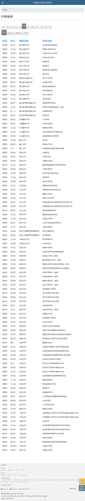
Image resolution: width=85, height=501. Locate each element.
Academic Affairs (6, 480)
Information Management (22, 482)
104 (50, 27)
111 (20, 27)
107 (37, 27)
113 (11, 27)
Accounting (4, 482)
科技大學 (10, 33)
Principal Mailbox (25, 489)
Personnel (78, 480)
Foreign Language (39, 480)
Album (18, 470)
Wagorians (11, 470)
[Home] (42, 2)
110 (24, 26)
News (2, 468)
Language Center (6, 485)
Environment (23, 475)
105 (45, 27)
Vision (9, 475)
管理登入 (74, 488)
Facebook (5, 489)
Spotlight (3, 470)
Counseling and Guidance (53, 480)
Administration (5, 478)
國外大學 (18, 33)
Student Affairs (17, 480)
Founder (3, 475)
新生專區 (3, 465)
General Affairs (27, 480)
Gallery (23, 470)
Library (12, 482)
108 (32, 27)
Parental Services (68, 480)
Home (5, 10)
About (2, 473)
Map (44, 496)
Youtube (14, 489)
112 (16, 27)
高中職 (25, 33)
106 (41, 27)
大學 (4, 32)
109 (28, 27)
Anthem (15, 475)
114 (7, 27)
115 (3, 27)
